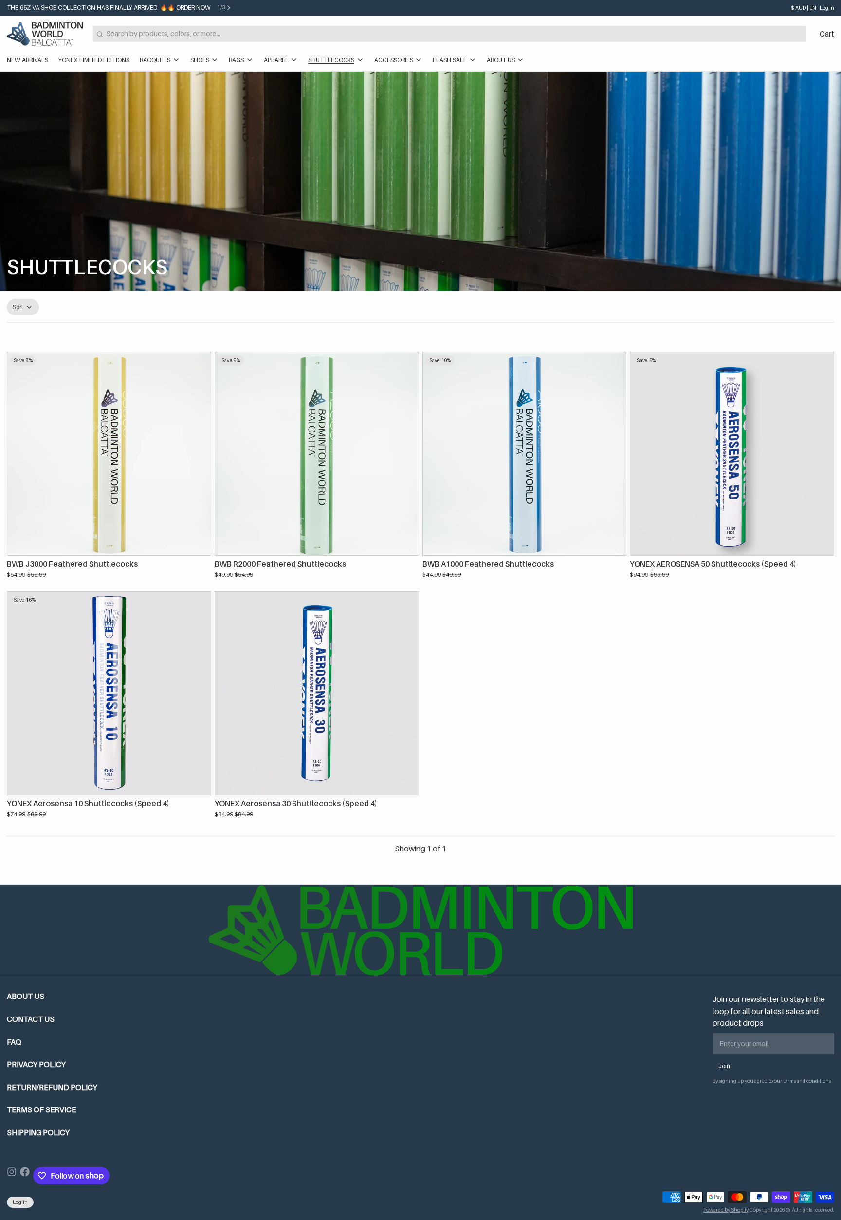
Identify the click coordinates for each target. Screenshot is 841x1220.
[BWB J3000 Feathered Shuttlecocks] (109, 454)
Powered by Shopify (726, 1210)
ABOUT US (501, 60)
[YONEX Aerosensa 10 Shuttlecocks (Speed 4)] (109, 693)
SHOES (199, 60)
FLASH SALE (450, 60)
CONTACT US (31, 1019)
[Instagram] (12, 1175)
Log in (827, 8)
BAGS (236, 60)
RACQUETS (155, 60)
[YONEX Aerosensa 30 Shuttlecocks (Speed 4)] (317, 693)
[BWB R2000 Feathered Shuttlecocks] (317, 454)
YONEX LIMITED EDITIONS (93, 60)
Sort (18, 307)
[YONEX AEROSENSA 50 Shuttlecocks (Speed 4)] (732, 454)
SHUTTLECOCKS (331, 60)
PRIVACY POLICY (36, 1064)
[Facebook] (25, 1175)
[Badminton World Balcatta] (45, 34)
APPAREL (276, 60)
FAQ (14, 1042)
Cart (827, 33)
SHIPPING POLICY (38, 1132)
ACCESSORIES (393, 60)
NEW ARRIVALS (27, 60)
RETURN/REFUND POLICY (52, 1087)
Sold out (109, 543)
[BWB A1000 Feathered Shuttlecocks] (524, 454)
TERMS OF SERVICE (41, 1109)
